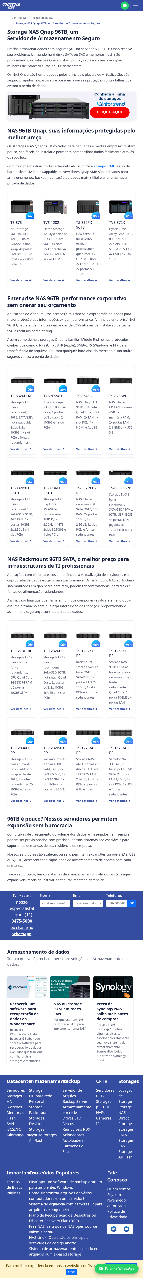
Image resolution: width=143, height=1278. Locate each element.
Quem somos (119, 1189)
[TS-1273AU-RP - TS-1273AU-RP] (88, 732)
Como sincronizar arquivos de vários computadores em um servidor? (60, 1195)
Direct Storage (125, 1121)
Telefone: (114, 895)
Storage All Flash (125, 1154)
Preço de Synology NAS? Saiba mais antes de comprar (112, 1011)
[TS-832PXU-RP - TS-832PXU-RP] (88, 472)
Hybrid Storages (43, 1134)
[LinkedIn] (113, 1229)
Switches (14, 1106)
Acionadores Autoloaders (73, 1137)
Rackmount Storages (39, 1115)
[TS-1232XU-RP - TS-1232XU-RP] (88, 635)
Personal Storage (36, 1104)
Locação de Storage (125, 1096)
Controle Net (20, 17)
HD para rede (40, 1095)
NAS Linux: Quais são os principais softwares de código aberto (58, 1240)
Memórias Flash (15, 1115)
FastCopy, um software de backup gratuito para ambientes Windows (65, 1184)
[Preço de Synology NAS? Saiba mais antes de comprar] (113, 987)
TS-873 (16, 222)
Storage (35, 1090)
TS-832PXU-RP (86, 490)
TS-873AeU (118, 395)
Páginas (13, 1192)
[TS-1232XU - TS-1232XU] (55, 635)
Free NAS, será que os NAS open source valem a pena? (63, 1229)
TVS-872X (117, 222)
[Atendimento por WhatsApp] (125, 5)
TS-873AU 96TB (51, 490)
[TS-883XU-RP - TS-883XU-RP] (121, 472)
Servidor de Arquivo (72, 1093)
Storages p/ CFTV (103, 1104)
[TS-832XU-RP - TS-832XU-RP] (22, 380)
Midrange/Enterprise (16, 1134)
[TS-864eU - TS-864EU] (88, 380)
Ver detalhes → (21, 280)
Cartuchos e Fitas (73, 1148)
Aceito (71, 1272)
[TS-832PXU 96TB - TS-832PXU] (22, 472)
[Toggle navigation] (135, 5)
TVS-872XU (52, 395)
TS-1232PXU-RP (54, 750)
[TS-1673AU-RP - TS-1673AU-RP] (121, 732)
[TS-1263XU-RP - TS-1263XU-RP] (121, 635)
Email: (78, 895)
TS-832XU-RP (21, 395)
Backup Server (75, 1101)
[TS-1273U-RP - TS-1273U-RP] (22, 635)
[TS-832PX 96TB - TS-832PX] (88, 207)
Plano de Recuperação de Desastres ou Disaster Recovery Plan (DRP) (62, 1218)
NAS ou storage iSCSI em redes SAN (67, 1008)
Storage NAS (125, 1109)
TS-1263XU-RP (119, 653)
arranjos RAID (104, 166)
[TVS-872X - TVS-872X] (121, 207)
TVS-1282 (51, 222)
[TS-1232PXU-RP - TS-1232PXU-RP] (55, 732)
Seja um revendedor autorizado (117, 1200)
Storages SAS (126, 1143)
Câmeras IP (104, 1121)
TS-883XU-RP (120, 488)
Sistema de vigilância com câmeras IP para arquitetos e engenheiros (66, 1207)
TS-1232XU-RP (86, 653)
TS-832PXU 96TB (19, 490)
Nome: (45, 895)
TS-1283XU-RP (20, 750)
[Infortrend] (71, 106)
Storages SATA (126, 1132)
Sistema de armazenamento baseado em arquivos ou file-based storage (64, 1251)
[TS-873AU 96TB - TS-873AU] (55, 472)
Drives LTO (72, 1118)
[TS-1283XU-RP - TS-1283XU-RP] (22, 732)
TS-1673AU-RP (119, 750)
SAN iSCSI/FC (14, 1126)
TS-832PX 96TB (84, 225)
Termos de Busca (42, 17)
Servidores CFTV (105, 1093)
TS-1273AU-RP (86, 750)
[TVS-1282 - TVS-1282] (55, 207)
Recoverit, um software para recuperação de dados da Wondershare (24, 1013)
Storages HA (14, 1098)
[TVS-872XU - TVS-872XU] (55, 380)
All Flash (36, 1140)
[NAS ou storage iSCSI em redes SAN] (70, 987)
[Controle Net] (11, 5)
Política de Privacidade (117, 1214)
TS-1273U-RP (21, 650)
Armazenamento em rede (77, 1109)
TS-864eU (84, 395)
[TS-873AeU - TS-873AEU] (121, 380)
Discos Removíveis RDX (76, 1126)
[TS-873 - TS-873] (22, 207)
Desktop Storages (36, 1126)
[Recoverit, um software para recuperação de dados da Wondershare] (27, 987)
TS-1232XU (52, 650)
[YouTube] (126, 1229)
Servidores (16, 1090)
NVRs (100, 1112)
